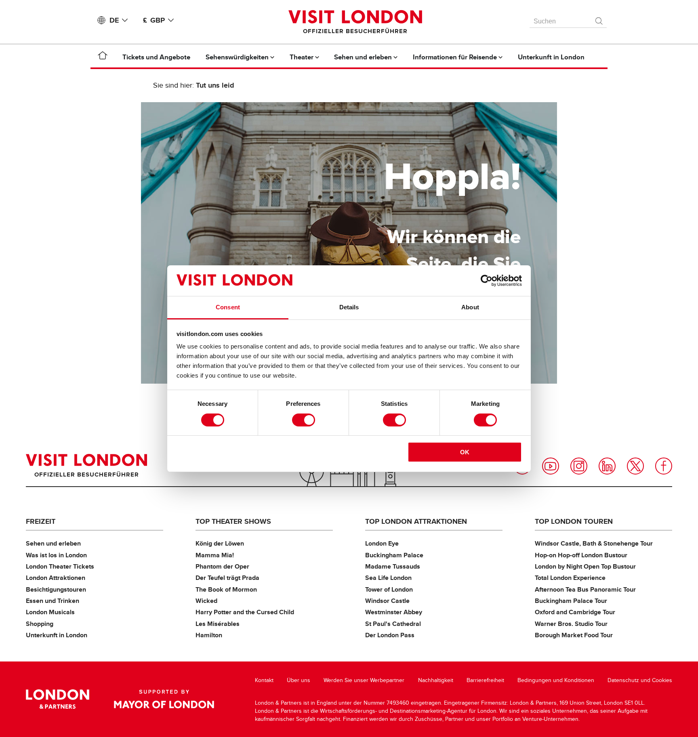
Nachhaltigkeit (435, 680)
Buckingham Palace (394, 555)
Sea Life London (388, 577)
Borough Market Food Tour (574, 635)
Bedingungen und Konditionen (555, 680)
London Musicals (50, 612)
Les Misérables (218, 623)
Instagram (578, 466)
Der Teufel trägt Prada (227, 577)
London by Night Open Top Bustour (585, 566)
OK (464, 452)
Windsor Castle (387, 600)
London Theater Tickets (60, 566)
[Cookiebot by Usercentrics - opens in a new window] (486, 281)
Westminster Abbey (393, 612)
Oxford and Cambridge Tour (575, 612)
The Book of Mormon (226, 589)
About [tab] (470, 307)
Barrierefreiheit (485, 680)
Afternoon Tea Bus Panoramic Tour (585, 589)
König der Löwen (220, 543)
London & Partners (57, 699)
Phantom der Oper (222, 566)
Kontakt (264, 680)
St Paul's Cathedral (393, 623)
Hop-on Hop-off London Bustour (581, 555)
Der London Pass (389, 635)
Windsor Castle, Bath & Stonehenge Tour (594, 543)
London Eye (382, 543)
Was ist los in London (56, 555)
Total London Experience (570, 577)
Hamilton (209, 635)
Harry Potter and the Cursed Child (245, 612)
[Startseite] (102, 57)
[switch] (303, 420)
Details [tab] (349, 307)
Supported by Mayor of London (164, 699)
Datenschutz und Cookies (640, 680)
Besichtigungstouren (56, 589)
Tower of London (389, 589)
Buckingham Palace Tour (571, 600)
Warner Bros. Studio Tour (571, 623)
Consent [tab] (228, 307)
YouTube (550, 466)
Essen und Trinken (52, 600)
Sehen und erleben (53, 543)
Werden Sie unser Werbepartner (364, 680)
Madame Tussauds (392, 566)
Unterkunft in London (56, 635)
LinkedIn (607, 466)
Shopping (39, 623)
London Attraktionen (55, 577)
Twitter (635, 466)
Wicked (206, 600)
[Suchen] (599, 18)
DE (114, 20)
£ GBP (154, 20)
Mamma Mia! (215, 555)
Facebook (663, 466)
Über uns (298, 680)
